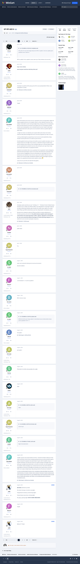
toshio (9, 390)
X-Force (9, 51)
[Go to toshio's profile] (9, 386)
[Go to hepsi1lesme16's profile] (9, 245)
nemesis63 (9, 89)
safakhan (9, 107)
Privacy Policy (11, 561)
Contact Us (17, 561)
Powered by (72, 561)
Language (5, 561)
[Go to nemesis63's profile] (9, 85)
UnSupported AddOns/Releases (21, 33)
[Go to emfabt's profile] (9, 440)
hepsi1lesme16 (9, 249)
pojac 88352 (9, 124)
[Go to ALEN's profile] (9, 66)
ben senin (9, 302)
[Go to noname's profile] (9, 228)
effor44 (9, 336)
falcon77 (9, 284)
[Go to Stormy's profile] (9, 368)
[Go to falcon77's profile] (9, 280)
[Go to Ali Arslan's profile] (9, 349)
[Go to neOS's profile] (4, 33)
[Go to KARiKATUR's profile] (69, 41)
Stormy (9, 373)
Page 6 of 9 (34, 41)
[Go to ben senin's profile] (9, 297)
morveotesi (9, 174)
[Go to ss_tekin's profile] (9, 263)
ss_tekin (9, 267)
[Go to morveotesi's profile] (9, 170)
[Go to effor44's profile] (9, 332)
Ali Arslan (9, 354)
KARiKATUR (73, 40)
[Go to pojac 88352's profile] (9, 120)
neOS (7, 33)
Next (27, 41)
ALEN (9, 70)
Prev (6, 41)
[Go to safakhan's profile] (9, 103)
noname (9, 232)
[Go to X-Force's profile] (9, 46)
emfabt (9, 444)
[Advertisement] (40, 17)
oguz (9, 209)
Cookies (21, 561)
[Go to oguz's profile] (9, 204)
